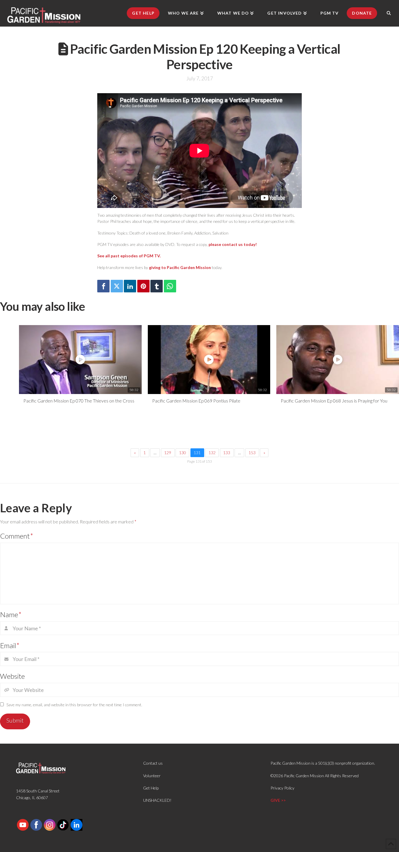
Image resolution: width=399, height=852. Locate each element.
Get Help (151, 787)
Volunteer (152, 775)
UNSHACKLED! (157, 800)
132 (212, 452)
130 (182, 452)
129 (167, 452)
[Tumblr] (156, 286)
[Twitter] (117, 286)
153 (252, 452)
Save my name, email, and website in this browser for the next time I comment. (74, 704)
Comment (16, 536)
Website (12, 676)
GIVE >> (278, 800)
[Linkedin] (130, 286)
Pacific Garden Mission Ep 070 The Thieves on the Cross (78, 400)
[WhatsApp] (170, 286)
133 (226, 452)
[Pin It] (143, 286)
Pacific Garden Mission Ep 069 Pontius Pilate (196, 400)
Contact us (153, 763)
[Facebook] (103, 286)
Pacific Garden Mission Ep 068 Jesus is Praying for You (334, 400)
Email (10, 645)
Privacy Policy (282, 787)
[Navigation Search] (389, 13)
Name (11, 614)
